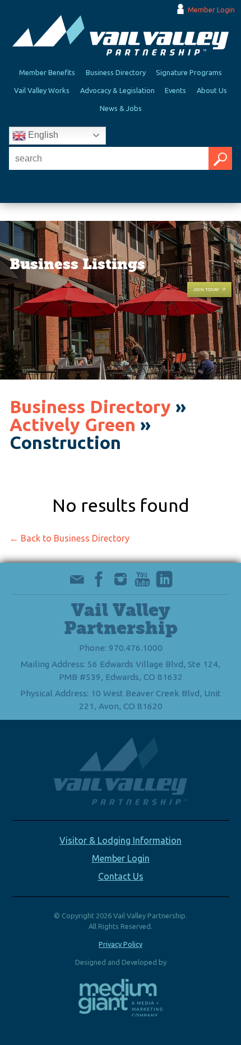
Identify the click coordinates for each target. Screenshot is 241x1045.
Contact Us (120, 876)
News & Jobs (121, 108)
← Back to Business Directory (69, 538)
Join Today (206, 289)
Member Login (211, 9)
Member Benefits (47, 72)
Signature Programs (189, 72)
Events (175, 90)
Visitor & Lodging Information (120, 840)
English (42, 135)
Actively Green (73, 424)
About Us (212, 90)
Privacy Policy (120, 944)
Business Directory (116, 72)
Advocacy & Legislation (117, 90)
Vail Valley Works (41, 90)
